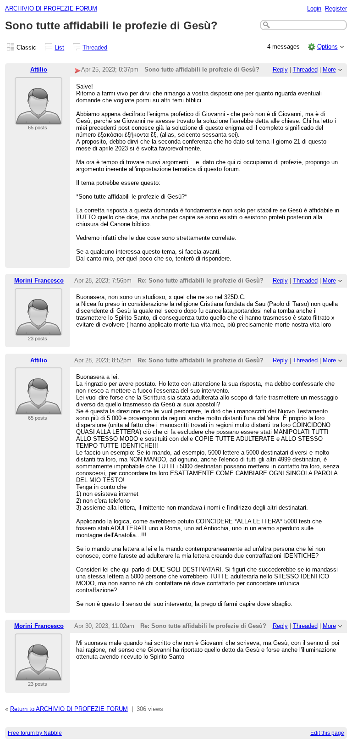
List (59, 47)
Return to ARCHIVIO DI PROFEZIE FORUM (69, 708)
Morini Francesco (39, 280)
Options (327, 46)
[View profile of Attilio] (38, 119)
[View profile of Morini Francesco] (38, 330)
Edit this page (327, 733)
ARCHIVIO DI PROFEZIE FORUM (51, 8)
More (329, 69)
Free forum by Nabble (35, 733)
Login (314, 8)
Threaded (94, 47)
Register (336, 8)
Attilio (38, 69)
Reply (280, 69)
